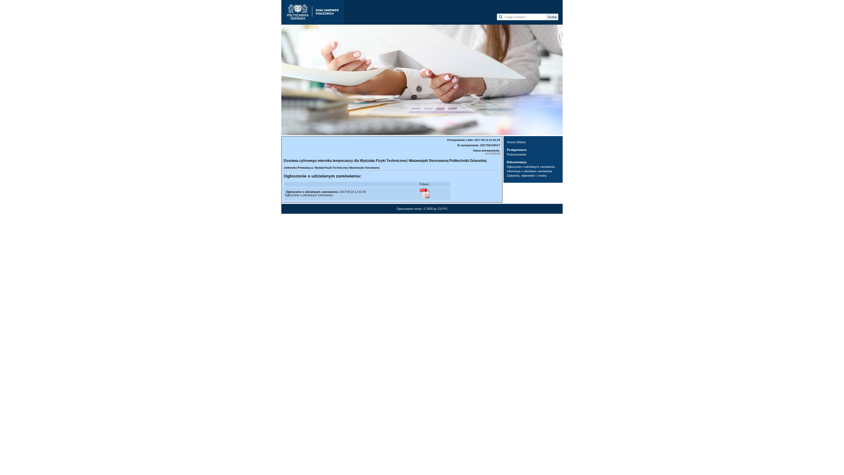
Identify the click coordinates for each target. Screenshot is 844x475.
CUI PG (442, 208)
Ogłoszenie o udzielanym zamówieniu (531, 166)
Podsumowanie (516, 154)
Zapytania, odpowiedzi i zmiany (527, 175)
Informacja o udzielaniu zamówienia (529, 171)
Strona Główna (516, 142)
